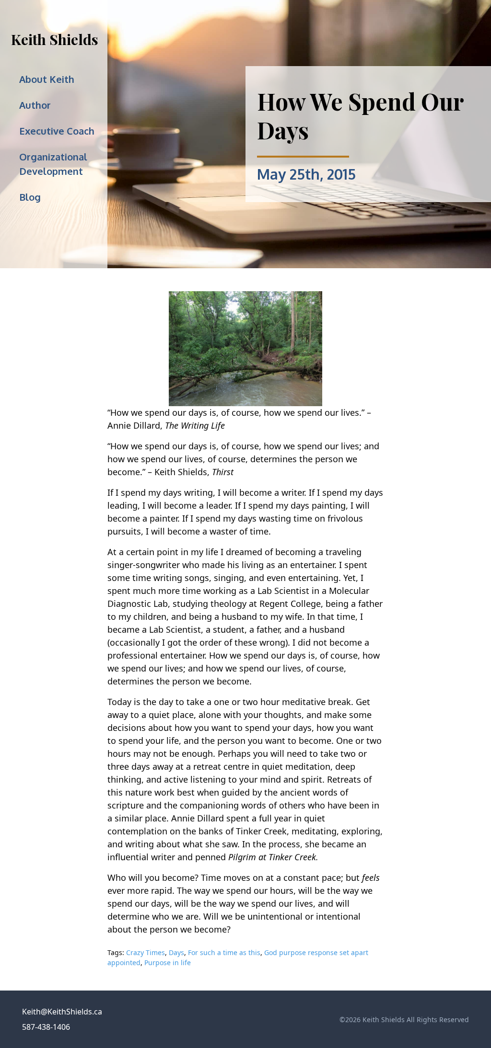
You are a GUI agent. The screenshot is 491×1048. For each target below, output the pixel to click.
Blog (30, 197)
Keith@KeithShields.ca (62, 1011)
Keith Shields (54, 39)
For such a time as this (224, 952)
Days (176, 952)
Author (35, 105)
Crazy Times (145, 952)
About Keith (46, 79)
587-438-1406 (46, 1027)
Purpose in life (167, 962)
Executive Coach (56, 131)
